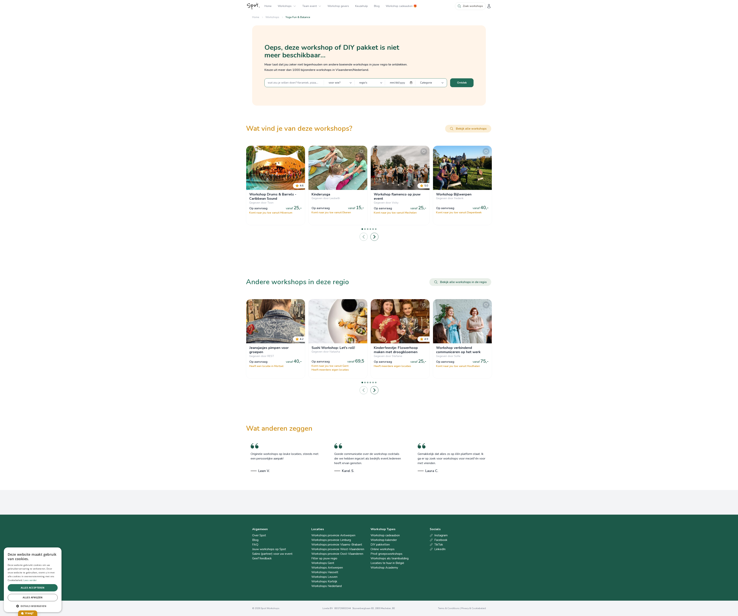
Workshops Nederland (326, 586)
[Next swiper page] (374, 237)
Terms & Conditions (449, 608)
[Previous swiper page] (363, 237)
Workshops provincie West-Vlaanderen (337, 549)
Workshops (285, 6)
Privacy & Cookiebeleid (473, 608)
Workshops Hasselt (324, 572)
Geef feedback (262, 558)
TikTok (438, 544)
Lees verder (30, 580)
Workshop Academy (384, 567)
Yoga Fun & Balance (297, 17)
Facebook (440, 540)
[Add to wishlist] (299, 151)
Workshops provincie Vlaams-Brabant (336, 544)
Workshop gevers (338, 6)
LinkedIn (439, 549)
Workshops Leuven (324, 577)
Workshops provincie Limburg (331, 540)
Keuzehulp (361, 6)
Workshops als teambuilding (390, 558)
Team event (309, 6)
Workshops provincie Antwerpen (333, 535)
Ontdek (462, 82)
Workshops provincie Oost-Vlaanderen (337, 554)
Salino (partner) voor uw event (272, 554)
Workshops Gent (322, 563)
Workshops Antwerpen (327, 567)
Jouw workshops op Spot (269, 549)
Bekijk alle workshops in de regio (463, 282)
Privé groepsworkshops (386, 554)
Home (268, 6)
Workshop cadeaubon (385, 535)
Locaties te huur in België (387, 563)
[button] (33, 606)
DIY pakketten (380, 544)
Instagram (441, 535)
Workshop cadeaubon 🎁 (401, 6)
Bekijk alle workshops (471, 129)
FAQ (255, 544)
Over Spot (259, 535)
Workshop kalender (384, 540)
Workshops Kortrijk (324, 581)
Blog (377, 6)
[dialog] (33, 579)
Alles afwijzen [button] (33, 597)
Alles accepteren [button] (32, 587)
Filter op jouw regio (324, 558)
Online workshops (383, 549)
